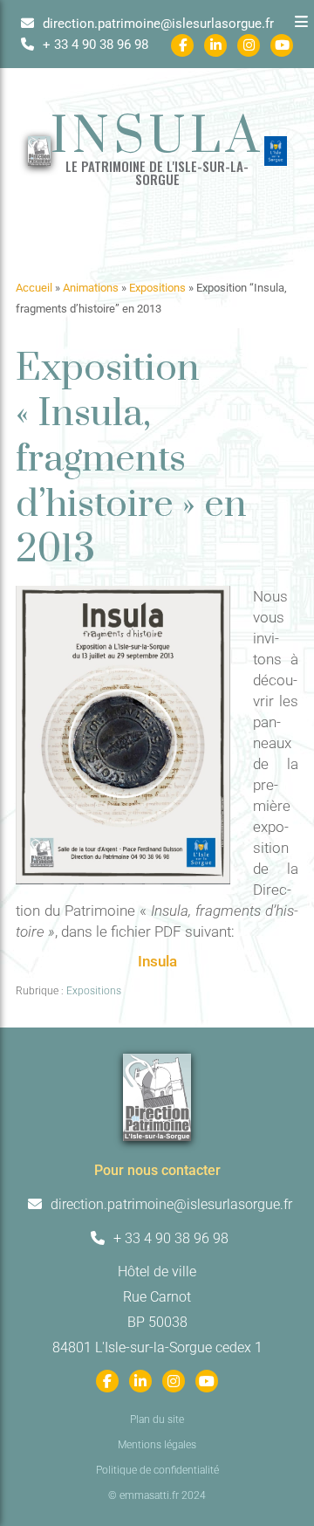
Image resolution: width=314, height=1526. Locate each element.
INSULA (157, 138)
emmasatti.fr (149, 1495)
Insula (157, 961)
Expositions (157, 287)
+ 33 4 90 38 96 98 (93, 44)
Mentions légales (157, 1445)
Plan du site (157, 1419)
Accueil (34, 287)
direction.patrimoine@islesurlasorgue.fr (156, 23)
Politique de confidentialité (157, 1470)
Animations (91, 287)
